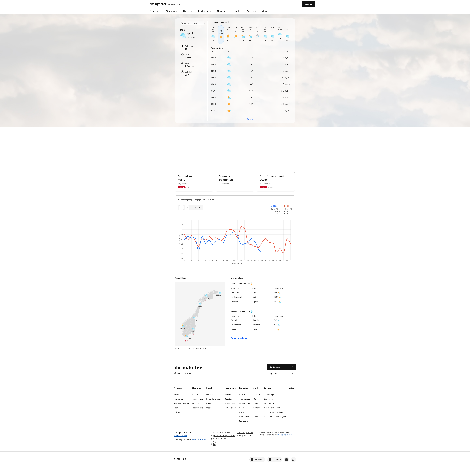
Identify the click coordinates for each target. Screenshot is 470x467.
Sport (176, 408)
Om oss (250, 11)
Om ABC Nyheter (271, 394)
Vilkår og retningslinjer (273, 412)
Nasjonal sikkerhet (181, 403)
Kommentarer (198, 399)
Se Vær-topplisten (239, 338)
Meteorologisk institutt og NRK (201, 348)
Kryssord (257, 412)
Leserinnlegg (197, 408)
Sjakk (255, 403)
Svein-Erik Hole (199, 439)
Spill (237, 11)
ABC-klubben (244, 403)
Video (265, 11)
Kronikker (196, 403)
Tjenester (221, 11)
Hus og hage (230, 403)
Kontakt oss (268, 399)
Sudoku (256, 408)
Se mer (250, 119)
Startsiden (243, 394)
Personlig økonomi (214, 399)
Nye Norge (178, 399)
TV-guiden (243, 408)
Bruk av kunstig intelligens (275, 416)
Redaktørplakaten (245, 432)
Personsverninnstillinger (274, 408)
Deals (227, 412)
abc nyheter (259, 459)
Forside (177, 394)
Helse (208, 403)
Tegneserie (243, 421)
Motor (208, 408)
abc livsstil (276, 459)
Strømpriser (244, 416)
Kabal (255, 416)
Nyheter (154, 11)
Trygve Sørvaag (181, 435)
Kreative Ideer (245, 399)
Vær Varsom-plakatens (224, 435)
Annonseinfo (269, 403)
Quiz (255, 399)
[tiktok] (293, 459)
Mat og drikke (230, 408)
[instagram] (286, 459)
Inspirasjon (203, 11)
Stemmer (170, 11)
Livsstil (186, 11)
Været (241, 412)
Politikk (177, 412)
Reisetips (228, 399)
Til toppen (179, 459)
